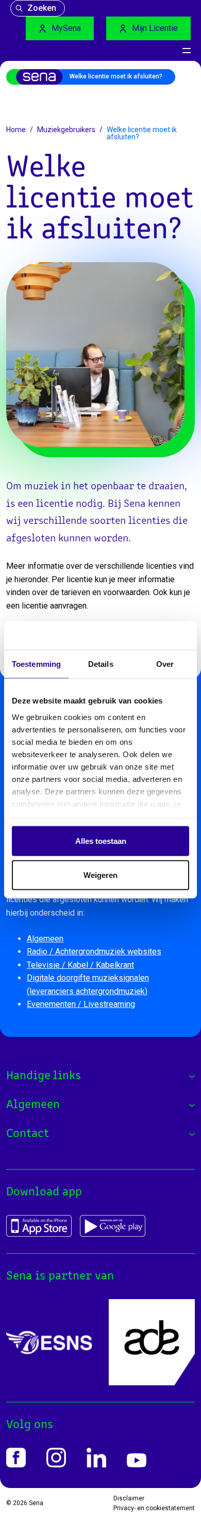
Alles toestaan (100, 841)
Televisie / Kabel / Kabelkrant (80, 965)
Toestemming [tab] (36, 664)
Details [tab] (100, 664)
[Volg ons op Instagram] (56, 1457)
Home (16, 129)
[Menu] (186, 50)
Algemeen (45, 939)
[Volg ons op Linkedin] (96, 1457)
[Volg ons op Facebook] (16, 1457)
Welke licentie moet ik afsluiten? (116, 76)
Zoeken (41, 8)
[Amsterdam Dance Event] (152, 1342)
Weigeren (100, 874)
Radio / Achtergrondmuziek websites (94, 951)
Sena (36, 1503)
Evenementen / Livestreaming (81, 1004)
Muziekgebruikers (66, 129)
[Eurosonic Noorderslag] (49, 1342)
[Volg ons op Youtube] (136, 1460)
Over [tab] (165, 664)
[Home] (44, 77)
